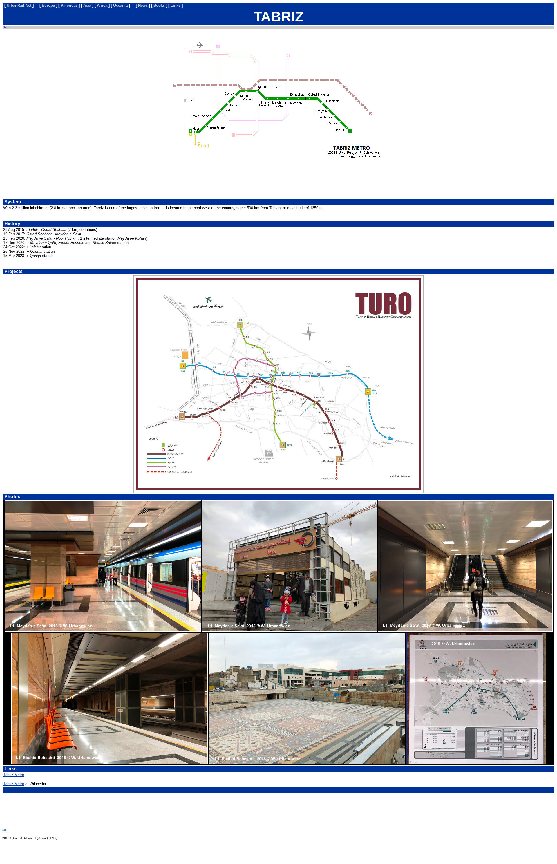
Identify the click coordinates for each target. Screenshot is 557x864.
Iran (6, 27)
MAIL (5, 830)
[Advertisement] (278, 181)
